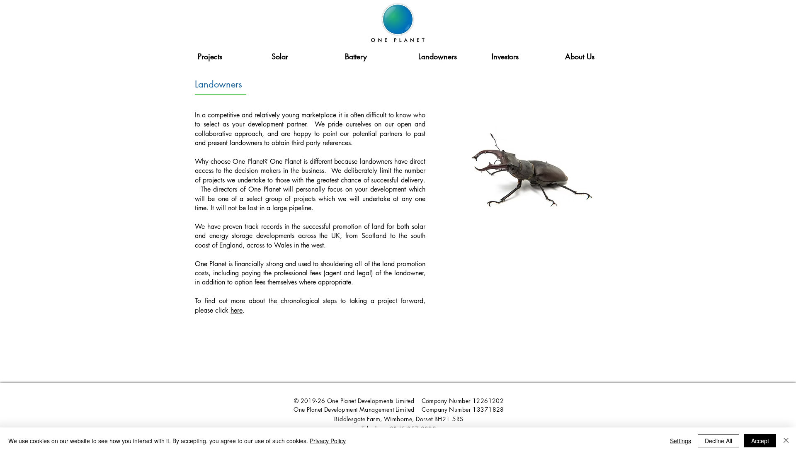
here (237, 310)
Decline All (718, 441)
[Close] (786, 440)
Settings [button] (680, 441)
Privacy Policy (328, 441)
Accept (760, 441)
